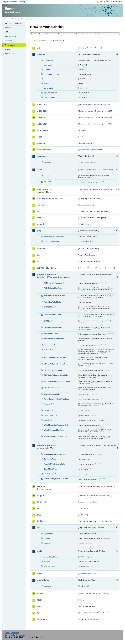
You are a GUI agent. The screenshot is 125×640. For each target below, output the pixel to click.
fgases (40, 218)
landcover (42, 502)
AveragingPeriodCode (52, 302)
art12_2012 (42, 54)
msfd (39, 551)
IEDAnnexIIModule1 (46, 268)
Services (8, 49)
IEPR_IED (41, 487)
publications (43, 580)
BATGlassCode (49, 321)
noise (39, 574)
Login (101, 1)
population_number (51, 74)
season (46, 83)
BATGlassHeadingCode (53, 327)
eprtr (39, 170)
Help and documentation (14, 23)
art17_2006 (42, 111)
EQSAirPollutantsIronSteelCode (56, 364)
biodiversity (42, 130)
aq (38, 48)
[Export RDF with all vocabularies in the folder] (117, 54)
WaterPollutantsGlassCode (54, 430)
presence (47, 79)
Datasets (8, 28)
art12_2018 (42, 105)
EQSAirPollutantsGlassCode (55, 357)
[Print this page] (105, 1)
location (47, 70)
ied (38, 262)
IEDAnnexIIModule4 (46, 445)
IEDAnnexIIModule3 (46, 274)
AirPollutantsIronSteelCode (54, 296)
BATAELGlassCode (51, 307)
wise (39, 613)
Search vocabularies (40, 41)
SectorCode (48, 410)
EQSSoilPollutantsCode (53, 370)
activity (46, 176)
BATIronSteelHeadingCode (54, 338)
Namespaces (10, 53)
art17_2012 (42, 118)
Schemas (8, 40)
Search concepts (58, 41)
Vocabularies (10, 45)
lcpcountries (48, 534)
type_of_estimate (50, 93)
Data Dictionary (23, 19)
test (39, 600)
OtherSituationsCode (52, 388)
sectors (47, 543)
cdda (39, 137)
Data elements (10, 36)
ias (38, 255)
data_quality (48, 65)
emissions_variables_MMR (54, 237)
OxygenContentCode (52, 394)
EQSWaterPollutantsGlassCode (56, 375)
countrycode (48, 60)
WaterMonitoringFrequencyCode (56, 425)
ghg (39, 231)
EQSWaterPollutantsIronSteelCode (57, 381)
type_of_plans (49, 97)
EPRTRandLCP (44, 189)
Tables (7, 32)
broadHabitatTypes (51, 557)
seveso (40, 594)
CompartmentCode (51, 345)
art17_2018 (42, 124)
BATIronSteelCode (51, 334)
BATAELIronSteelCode (52, 315)
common (41, 143)
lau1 (39, 508)
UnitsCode (48, 420)
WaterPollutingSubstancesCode (56, 479)
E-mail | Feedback (12, 633)
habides (41, 249)
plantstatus (48, 538)
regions (47, 562)
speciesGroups (49, 566)
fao (38, 211)
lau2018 (41, 521)
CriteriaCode (48, 350)
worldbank (42, 619)
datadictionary (44, 150)
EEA (14, 1)
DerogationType (50, 459)
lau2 (39, 515)
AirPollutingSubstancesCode (55, 454)
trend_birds (48, 88)
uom (39, 606)
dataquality (42, 156)
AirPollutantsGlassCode (53, 288)
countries (47, 586)
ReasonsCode (49, 404)
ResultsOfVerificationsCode (54, 464)
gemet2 (40, 224)
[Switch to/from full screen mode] (108, 1)
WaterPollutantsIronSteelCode (55, 436)
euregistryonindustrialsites (49, 199)
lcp (38, 528)
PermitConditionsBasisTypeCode (56, 399)
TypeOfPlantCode (50, 469)
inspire (40, 496)
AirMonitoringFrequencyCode (55, 283)
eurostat (41, 205)
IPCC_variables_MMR (52, 241)
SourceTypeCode (50, 415)
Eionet (14, 19)
